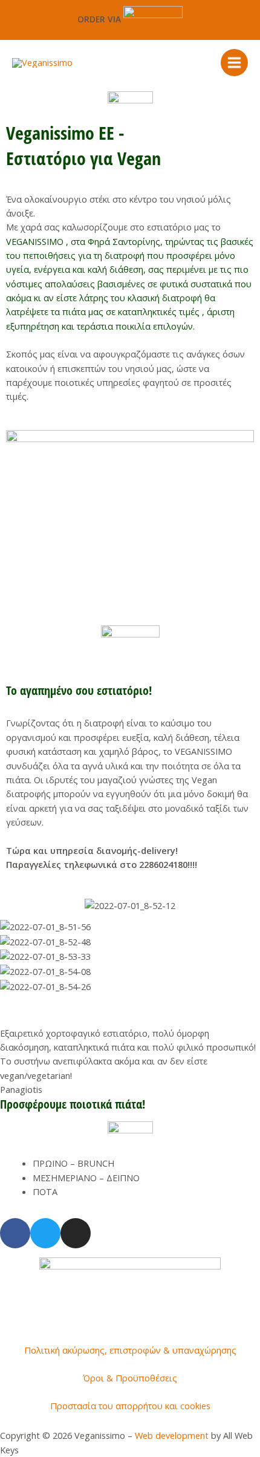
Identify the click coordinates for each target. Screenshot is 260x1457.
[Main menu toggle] (234, 62)
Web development (172, 1435)
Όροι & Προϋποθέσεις (130, 1378)
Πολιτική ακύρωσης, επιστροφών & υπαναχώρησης (130, 1350)
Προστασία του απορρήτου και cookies (130, 1406)
